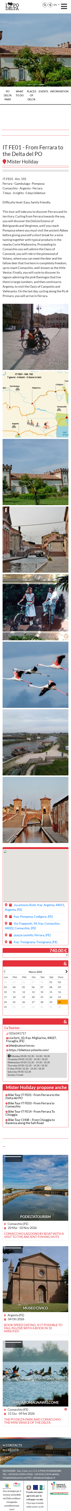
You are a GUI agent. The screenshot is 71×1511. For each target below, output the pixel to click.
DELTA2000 (9, 1470)
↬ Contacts (12, 1445)
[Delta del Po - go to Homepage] (12, 6)
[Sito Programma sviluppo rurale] (59, 1485)
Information (59, 91)
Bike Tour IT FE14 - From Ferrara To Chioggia (30, 1113)
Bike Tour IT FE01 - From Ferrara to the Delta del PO (32, 1096)
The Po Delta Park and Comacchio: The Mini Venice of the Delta (32, 1421)
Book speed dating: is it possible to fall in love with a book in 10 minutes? (33, 1328)
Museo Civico (35, 1308)
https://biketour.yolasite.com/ (29, 1050)
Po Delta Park (8, 95)
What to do (20, 93)
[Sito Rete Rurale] (42, 1487)
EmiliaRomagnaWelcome (35, 1402)
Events (43, 91)
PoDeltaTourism (35, 1217)
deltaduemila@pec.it (44, 1477)
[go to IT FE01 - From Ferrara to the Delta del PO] (35, 170)
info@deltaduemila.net (15, 1477)
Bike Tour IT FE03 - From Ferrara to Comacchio (30, 1105)
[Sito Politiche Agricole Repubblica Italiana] (28, 1487)
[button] (44, 4)
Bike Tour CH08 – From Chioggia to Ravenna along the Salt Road (30, 1121)
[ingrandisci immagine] (35, 337)
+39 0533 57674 (42, 1474)
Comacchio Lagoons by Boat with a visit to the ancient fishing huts (34, 1235)
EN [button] (55, 4)
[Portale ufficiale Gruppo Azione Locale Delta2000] (7, 1486)
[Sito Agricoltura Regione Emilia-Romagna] (59, 1493)
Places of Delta (31, 95)
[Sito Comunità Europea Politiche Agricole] (35, 1487)
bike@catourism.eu (21, 1045)
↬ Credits (11, 1450)
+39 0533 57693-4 (18, 1474)
